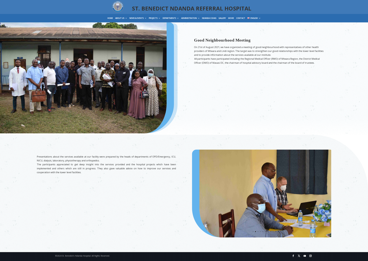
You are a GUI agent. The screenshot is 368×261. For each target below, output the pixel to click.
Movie (231, 18)
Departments (169, 18)
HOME (110, 18)
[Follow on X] (299, 256)
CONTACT (240, 18)
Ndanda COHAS (209, 18)
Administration (189, 18)
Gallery (222, 18)
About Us (119, 18)
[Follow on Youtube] (304, 256)
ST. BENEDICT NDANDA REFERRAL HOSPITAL (191, 8)
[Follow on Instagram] (310, 256)
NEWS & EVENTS (136, 18)
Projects (153, 18)
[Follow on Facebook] (293, 256)
